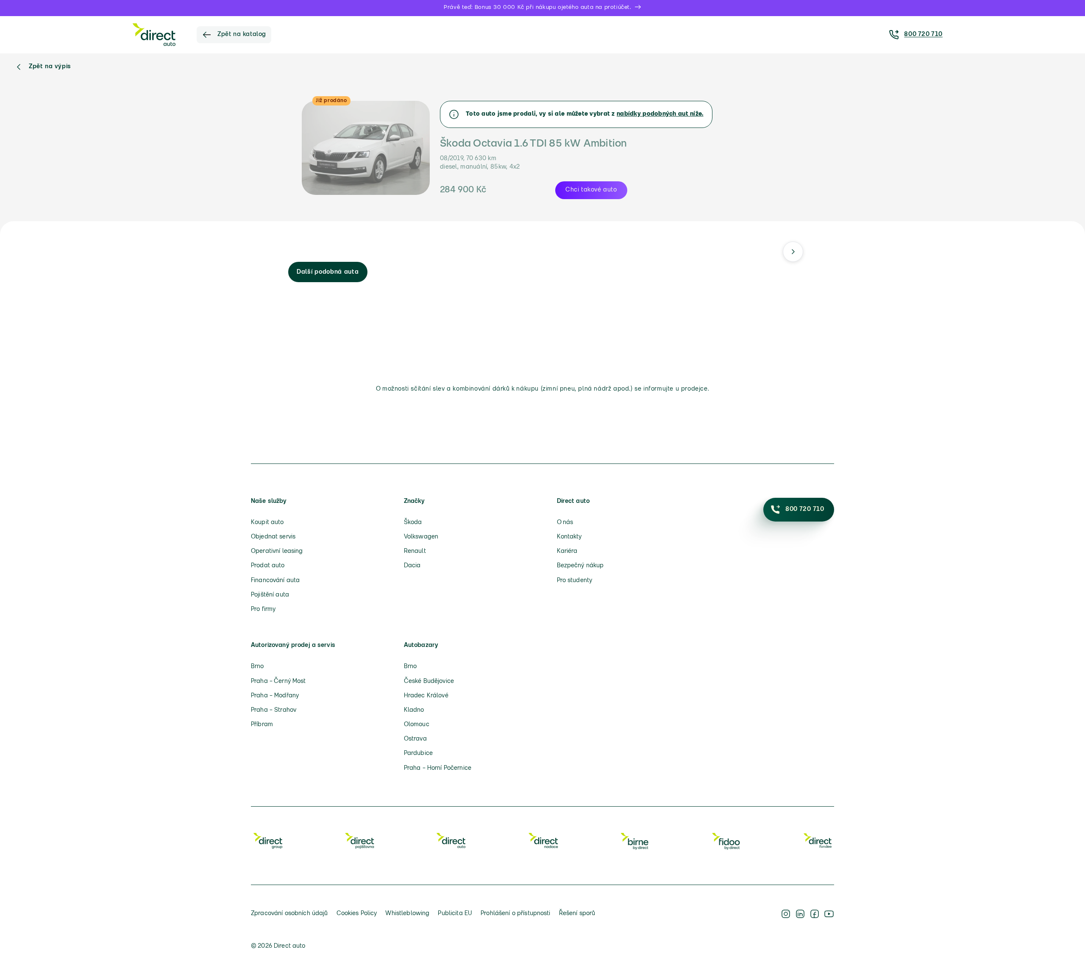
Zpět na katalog (241, 34)
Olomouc (416, 724)
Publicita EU (455, 913)
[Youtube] (829, 914)
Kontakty (569, 537)
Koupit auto (267, 522)
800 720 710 (923, 34)
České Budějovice (429, 681)
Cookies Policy (357, 913)
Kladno (414, 710)
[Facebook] (815, 914)
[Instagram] (786, 914)
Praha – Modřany (275, 696)
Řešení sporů (577, 913)
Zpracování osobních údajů (289, 913)
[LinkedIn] (800, 914)
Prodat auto (268, 566)
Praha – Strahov (273, 710)
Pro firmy (263, 609)
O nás (565, 522)
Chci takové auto (591, 190)
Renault (415, 551)
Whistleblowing (407, 913)
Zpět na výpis (50, 66)
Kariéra (567, 551)
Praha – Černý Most (278, 681)
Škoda (413, 522)
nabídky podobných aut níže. (660, 114)
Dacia (412, 566)
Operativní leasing (277, 551)
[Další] (793, 251)
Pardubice (418, 753)
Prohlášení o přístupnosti (516, 913)
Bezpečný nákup (580, 566)
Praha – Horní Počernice (437, 768)
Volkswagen (421, 537)
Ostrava (415, 739)
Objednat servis (273, 537)
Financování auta (275, 580)
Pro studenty (575, 580)
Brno (257, 666)
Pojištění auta (270, 595)
